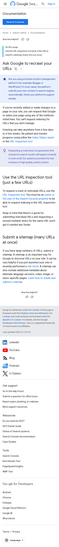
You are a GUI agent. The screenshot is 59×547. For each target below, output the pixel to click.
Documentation (14, 14)
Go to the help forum (13, 391)
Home (5, 33)
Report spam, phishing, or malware (21, 401)
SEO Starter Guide (12, 426)
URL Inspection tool (21, 141)
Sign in (51, 4)
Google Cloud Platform (14, 508)
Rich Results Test (11, 461)
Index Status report (43, 137)
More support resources (15, 406)
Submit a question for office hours (20, 396)
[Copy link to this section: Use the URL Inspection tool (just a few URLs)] (36, 183)
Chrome (7, 497)
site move (33, 266)
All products (9, 518)
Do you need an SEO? (14, 421)
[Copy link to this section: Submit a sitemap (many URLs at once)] (21, 243)
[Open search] (43, 4)
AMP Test (8, 471)
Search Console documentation (19, 436)
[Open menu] (5, 4)
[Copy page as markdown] (16, 69)
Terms (6, 531)
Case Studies (9, 441)
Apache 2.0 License (12, 319)
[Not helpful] (27, 39)
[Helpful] (22, 39)
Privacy (16, 531)
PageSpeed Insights (13, 466)
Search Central (34, 4)
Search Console (15, 21)
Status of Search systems (16, 431)
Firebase (7, 502)
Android (7, 492)
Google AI (7, 513)
